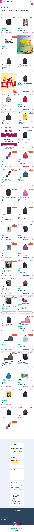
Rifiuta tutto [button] (20, 528)
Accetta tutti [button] (14, 528)
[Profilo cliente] (28, 1)
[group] (9, 13)
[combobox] (17, 4)
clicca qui (20, 451)
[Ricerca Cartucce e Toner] (2, 4)
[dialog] (17, 528)
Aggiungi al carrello (8, 32)
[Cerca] (32, 4)
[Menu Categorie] (1, 1)
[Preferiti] (30, 1)
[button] (31, 13)
